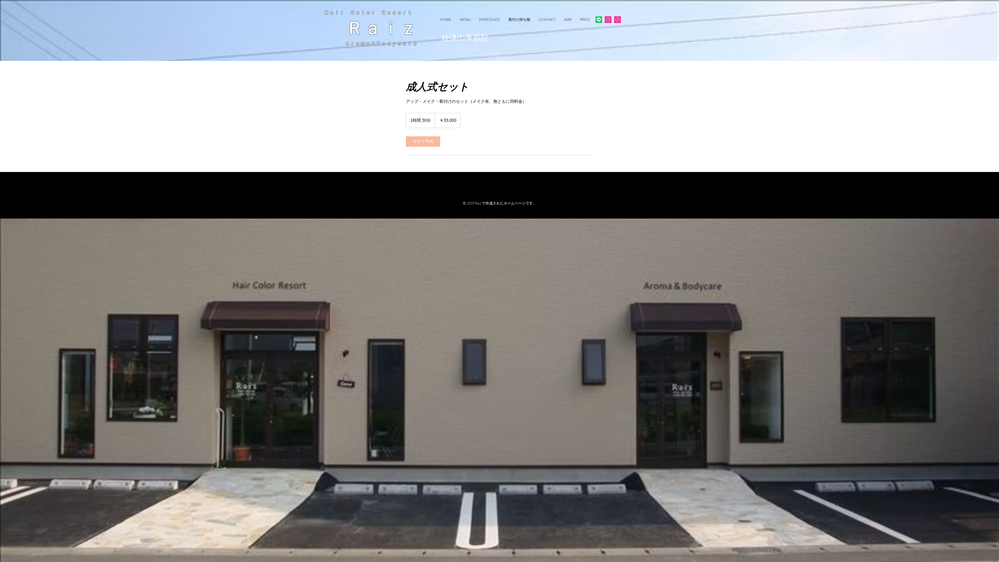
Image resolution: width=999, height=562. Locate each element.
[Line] (598, 19)
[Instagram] (608, 19)
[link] (423, 141)
